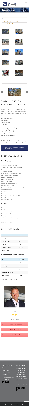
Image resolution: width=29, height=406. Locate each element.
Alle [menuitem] (3, 19)
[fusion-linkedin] (13, 315)
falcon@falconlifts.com (8, 377)
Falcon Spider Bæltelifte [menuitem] (8, 23)
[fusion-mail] (16, 315)
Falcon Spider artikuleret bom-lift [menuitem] (10, 21)
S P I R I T (24, 404)
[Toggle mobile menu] (26, 2)
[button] (2, 92)
